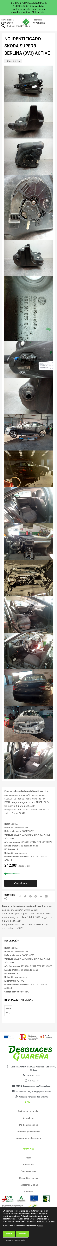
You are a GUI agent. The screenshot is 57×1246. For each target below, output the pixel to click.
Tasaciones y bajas (28, 1185)
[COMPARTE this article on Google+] (30, 896)
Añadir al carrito (21, 883)
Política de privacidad (28, 1111)
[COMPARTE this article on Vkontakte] (40, 896)
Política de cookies (28, 1125)
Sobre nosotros (28, 1171)
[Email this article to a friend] (46, 896)
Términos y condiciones (28, 1131)
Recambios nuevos (28, 1178)
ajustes (40, 1225)
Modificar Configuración (15, 1240)
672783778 (39, 23)
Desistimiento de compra (28, 1138)
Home (28, 1157)
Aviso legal (28, 1118)
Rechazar (22, 1233)
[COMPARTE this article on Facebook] (19, 896)
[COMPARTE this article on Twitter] (25, 896)
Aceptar (9, 1233)
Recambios (28, 1164)
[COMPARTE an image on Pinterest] (35, 896)
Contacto (28, 1191)
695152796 (7, 23)
